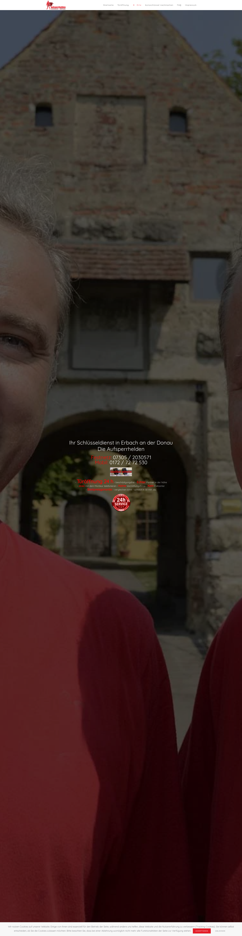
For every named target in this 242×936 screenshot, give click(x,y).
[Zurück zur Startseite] (55, 5)
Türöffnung (123, 5)
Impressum (191, 5)
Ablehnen (220, 931)
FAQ (179, 5)
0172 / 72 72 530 (128, 462)
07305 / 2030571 (132, 457)
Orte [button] (139, 5)
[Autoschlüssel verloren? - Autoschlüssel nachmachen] (121, 471)
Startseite (108, 5)
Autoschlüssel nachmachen (159, 5)
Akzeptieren (201, 931)
